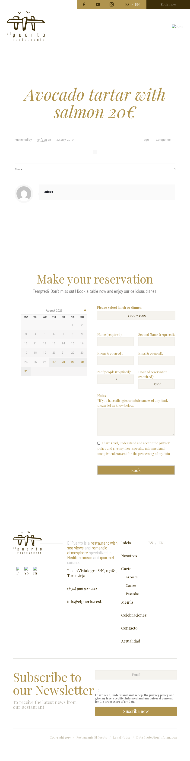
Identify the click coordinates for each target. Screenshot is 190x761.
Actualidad (130, 641)
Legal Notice (121, 737)
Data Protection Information (156, 737)
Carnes (131, 585)
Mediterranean (79, 557)
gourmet (107, 557)
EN (137, 4)
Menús (127, 602)
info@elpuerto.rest (84, 601)
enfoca (42, 139)
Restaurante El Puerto (91, 737)
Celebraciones (134, 615)
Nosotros (129, 555)
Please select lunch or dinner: (119, 307)
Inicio (126, 542)
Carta (126, 568)
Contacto (129, 628)
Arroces (132, 577)
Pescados (132, 594)
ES (127, 4)
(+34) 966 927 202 (82, 588)
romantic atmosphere (87, 550)
